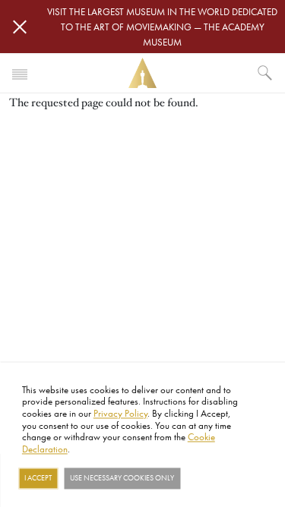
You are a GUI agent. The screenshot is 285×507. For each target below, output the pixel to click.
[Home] (142, 73)
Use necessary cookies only (122, 478)
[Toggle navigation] (20, 73)
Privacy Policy (120, 413)
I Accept (38, 478)
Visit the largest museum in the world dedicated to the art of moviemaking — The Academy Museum (162, 26)
